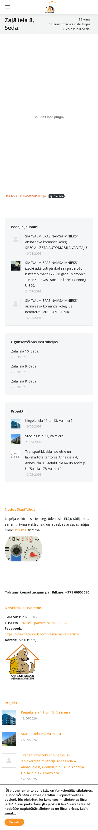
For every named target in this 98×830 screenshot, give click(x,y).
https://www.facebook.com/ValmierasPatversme (42, 634)
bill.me (21, 530)
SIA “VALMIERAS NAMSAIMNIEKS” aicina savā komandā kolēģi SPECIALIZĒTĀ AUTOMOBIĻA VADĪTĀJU (56, 242)
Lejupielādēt (56, 196)
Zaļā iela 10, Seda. (25, 351)
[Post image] (15, 239)
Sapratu (14, 822)
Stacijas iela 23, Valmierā (44, 436)
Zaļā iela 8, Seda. (24, 381)
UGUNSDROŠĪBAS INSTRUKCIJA (25, 196)
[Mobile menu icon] (7, 7)
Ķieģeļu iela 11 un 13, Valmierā (48, 420)
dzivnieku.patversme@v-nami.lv (43, 622)
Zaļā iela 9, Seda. (24, 366)
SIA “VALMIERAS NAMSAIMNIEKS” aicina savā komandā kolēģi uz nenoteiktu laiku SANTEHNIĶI (51, 306)
